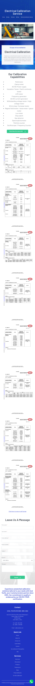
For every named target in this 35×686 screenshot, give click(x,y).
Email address (5, 538)
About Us (17, 638)
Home (3, 17)
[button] (17, 131)
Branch (4, 557)
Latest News (17, 643)
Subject (4, 551)
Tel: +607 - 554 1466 (17, 623)
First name (4, 525)
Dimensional (17, 662)
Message (4, 564)
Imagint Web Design (20, 683)
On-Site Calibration (17, 675)
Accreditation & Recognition (17, 649)
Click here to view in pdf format (17, 511)
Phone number (5, 544)
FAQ (17, 651)
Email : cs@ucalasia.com (17, 628)
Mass (17, 670)
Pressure (17, 664)
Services (13, 17)
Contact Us (17, 640)
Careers (17, 646)
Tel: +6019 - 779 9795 (17, 624)
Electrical (17, 659)
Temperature (17, 667)
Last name (4, 531)
